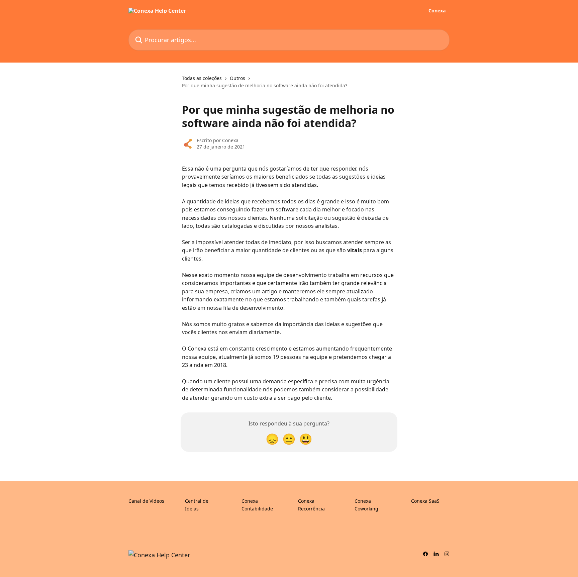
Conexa (437, 10)
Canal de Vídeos (146, 501)
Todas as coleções (202, 78)
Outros (237, 78)
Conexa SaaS (425, 501)
